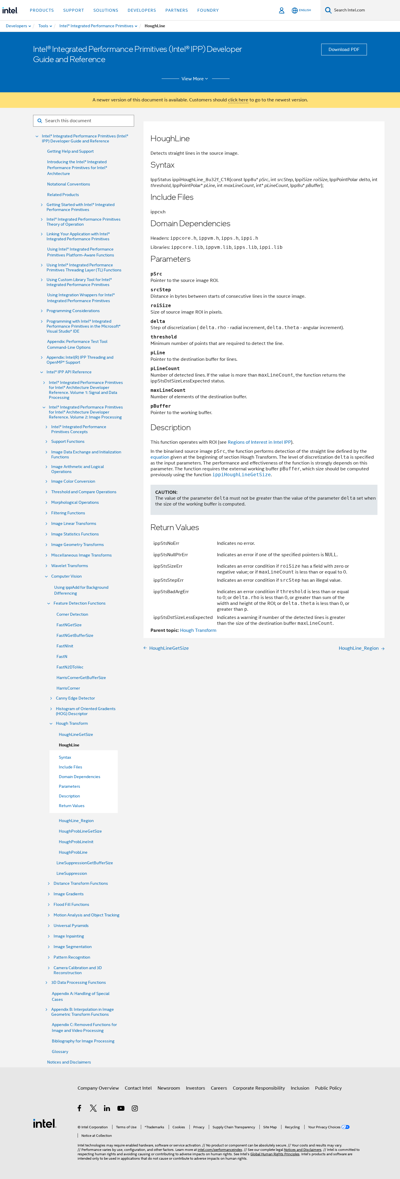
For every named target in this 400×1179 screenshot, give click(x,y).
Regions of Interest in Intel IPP (259, 442)
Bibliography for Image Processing (83, 1041)
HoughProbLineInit (76, 841)
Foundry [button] (208, 10)
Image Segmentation (73, 946)
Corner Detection (72, 614)
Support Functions (68, 441)
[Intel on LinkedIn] (107, 1109)
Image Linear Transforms (73, 523)
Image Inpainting (69, 936)
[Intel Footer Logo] (45, 1123)
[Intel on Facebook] (79, 1109)
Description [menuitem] (69, 796)
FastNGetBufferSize (75, 635)
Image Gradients (69, 894)
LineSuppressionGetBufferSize (85, 862)
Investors (195, 1088)
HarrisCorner (68, 688)
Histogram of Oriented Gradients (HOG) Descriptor (86, 711)
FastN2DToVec (70, 667)
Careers (219, 1088)
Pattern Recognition (72, 957)
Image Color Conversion (73, 481)
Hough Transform (72, 723)
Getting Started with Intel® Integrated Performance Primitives (80, 207)
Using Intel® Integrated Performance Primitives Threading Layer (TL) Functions (84, 268)
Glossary (60, 1051)
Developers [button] (142, 10)
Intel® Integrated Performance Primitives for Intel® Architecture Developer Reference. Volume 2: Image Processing (86, 412)
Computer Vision (66, 576)
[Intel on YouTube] (121, 1109)
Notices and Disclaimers (69, 1062)
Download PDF (344, 49)
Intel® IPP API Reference (69, 372)
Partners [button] (176, 10)
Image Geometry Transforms (77, 544)
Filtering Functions (68, 513)
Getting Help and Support (70, 151)
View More (193, 79)
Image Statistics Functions (75, 534)
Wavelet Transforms (69, 565)
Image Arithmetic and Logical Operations (77, 469)
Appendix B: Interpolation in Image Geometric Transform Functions (82, 1012)
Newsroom (169, 1088)
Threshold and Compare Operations (84, 491)
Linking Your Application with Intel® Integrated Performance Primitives (78, 236)
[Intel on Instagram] (135, 1109)
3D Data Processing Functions (78, 982)
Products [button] (42, 10)
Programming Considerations (73, 310)
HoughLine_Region (76, 820)
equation (160, 457)
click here (238, 100)
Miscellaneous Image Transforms (81, 555)
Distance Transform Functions (81, 883)
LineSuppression (72, 873)
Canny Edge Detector (75, 698)
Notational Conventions (68, 184)
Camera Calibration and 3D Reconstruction (78, 970)
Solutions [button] (105, 10)
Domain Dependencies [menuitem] (79, 776)
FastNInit (65, 646)
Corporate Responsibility (259, 1088)
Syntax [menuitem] (65, 757)
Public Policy (328, 1088)
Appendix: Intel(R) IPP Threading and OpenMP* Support (80, 360)
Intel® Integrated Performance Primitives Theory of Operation (84, 222)
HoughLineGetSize (76, 734)
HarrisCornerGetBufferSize (81, 677)
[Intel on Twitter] (93, 1109)
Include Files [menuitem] (70, 767)
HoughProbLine (73, 852)
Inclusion (300, 1088)
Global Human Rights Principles (275, 1154)
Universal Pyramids (71, 925)
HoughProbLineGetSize (80, 831)
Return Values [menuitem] (72, 805)
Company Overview (98, 1088)
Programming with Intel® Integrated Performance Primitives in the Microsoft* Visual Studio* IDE (84, 326)
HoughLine (69, 745)
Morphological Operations (75, 502)
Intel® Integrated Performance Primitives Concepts (78, 429)
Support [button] (73, 10)
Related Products (63, 194)
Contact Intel (138, 1088)
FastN (62, 656)
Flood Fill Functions (71, 904)
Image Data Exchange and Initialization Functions (86, 455)
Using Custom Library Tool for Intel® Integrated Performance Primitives (79, 282)
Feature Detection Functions (80, 603)
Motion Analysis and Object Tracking (86, 915)
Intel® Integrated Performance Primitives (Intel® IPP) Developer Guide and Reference (85, 139)
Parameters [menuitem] (69, 786)
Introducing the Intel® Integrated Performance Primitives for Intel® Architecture (77, 167)
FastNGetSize (69, 624)
